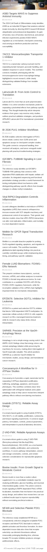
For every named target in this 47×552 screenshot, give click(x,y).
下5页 (33, 548)
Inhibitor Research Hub (13, 5)
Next (23, 548)
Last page (39, 548)
